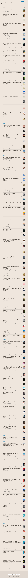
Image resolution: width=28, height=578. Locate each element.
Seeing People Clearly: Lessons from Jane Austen (10, 14)
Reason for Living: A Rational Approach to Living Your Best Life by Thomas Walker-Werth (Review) (12, 459)
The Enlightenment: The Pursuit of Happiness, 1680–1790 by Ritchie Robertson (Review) (12, 224)
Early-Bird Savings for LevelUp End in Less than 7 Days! (11, 157)
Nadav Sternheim (8, 548)
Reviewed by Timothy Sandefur (6, 306)
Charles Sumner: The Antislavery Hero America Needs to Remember (11, 320)
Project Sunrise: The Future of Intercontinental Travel (11, 33)
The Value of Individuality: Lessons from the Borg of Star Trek (12, 341)
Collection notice (20, 572)
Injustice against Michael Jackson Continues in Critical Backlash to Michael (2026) (11, 118)
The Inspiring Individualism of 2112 (8, 229)
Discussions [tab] (8, 7)
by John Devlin (4, 290)
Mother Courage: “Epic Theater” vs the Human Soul (10, 100)
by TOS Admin (4, 78)
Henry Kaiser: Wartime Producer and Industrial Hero (11, 546)
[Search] (24, 7)
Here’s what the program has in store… (7, 158)
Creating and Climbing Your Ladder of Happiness (10, 541)
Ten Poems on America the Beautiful (8, 91)
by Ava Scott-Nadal (5, 74)
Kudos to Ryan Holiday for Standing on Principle (10, 489)
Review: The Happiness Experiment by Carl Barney (10, 453)
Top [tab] (5, 7)
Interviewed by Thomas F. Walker (7, 189)
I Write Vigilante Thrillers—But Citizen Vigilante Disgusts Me (12, 60)
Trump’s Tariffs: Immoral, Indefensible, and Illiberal (11, 565)
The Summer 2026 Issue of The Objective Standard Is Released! (12, 82)
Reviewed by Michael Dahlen (6, 475)
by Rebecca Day (5, 146)
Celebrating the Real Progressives (8, 387)
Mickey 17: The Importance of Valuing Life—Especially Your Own (12, 73)
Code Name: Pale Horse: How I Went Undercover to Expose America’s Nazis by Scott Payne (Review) (12, 480)
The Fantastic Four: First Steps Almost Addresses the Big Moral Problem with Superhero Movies (11, 357)
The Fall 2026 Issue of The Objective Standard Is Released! (11, 9)
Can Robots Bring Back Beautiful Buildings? (9, 188)
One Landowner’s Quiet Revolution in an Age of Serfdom (11, 421)
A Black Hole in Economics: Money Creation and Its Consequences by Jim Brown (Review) (10, 474)
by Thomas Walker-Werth (6, 454)
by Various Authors (5, 92)
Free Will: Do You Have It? (7, 431)
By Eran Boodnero (5, 506)
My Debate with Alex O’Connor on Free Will (9, 415)
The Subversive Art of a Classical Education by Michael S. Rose (12, 202)
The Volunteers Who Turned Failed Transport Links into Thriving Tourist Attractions (11, 67)
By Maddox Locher (5, 520)
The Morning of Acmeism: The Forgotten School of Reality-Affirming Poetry (12, 56)
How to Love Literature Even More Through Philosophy (11, 514)
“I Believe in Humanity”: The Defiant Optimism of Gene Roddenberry (11, 267)
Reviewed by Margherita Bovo (6, 225)
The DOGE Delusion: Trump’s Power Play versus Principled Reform (12, 469)
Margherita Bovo (7, 226)
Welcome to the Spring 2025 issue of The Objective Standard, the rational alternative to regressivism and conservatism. (12, 562)
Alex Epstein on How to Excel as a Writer (9, 256)
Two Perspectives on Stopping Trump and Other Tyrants (11, 219)
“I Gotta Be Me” (5, 505)
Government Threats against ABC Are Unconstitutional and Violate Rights (12, 351)
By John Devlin (4, 51)
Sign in (26, 1)
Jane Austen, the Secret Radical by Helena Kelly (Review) (11, 125)
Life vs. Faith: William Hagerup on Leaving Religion (10, 426)
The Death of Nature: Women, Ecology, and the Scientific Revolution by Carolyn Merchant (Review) (11, 240)
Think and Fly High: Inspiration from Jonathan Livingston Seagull (11, 179)
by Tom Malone (5, 526)
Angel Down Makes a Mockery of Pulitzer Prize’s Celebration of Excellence (12, 24)
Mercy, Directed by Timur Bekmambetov (9, 193)
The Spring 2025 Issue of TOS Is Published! (9, 560)
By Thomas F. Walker (5, 10)
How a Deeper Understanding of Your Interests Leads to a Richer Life (12, 500)
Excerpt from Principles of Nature (8, 392)
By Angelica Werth (5, 15)
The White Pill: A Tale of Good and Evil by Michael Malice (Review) (11, 325)
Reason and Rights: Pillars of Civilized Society (10, 346)
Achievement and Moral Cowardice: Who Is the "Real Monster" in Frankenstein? (12, 289)
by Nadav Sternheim (5, 547)
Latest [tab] (4, 7)
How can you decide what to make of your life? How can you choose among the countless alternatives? (12, 543)
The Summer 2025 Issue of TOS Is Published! (9, 443)
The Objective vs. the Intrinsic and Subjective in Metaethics (12, 298)
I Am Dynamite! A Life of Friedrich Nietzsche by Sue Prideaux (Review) (12, 141)
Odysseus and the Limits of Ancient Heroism (9, 50)
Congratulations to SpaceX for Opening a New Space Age (11, 373)
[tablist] (6, 7)
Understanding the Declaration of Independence (10, 96)
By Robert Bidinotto (5, 61)
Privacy (15, 572)
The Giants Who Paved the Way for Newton (9, 310)
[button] (1, 3)
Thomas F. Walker (7, 11)
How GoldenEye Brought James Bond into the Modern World (12, 278)
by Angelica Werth (5, 213)
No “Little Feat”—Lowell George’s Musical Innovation (11, 145)
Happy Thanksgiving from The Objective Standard (10, 273)
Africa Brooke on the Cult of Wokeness (8, 551)
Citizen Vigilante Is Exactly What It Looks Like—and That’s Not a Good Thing (12, 44)
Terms (17, 572)
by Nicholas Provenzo (5, 220)
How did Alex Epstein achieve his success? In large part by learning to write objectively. (12, 258)
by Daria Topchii (5, 114)
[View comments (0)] (9, 12)
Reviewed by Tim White (5, 203)
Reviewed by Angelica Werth (6, 126)
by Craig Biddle (4, 274)
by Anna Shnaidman (5, 101)
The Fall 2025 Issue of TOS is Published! (8, 378)
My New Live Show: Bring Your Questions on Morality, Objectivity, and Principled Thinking (11, 234)
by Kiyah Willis (4, 331)
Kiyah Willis (8, 332)
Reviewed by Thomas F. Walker (6, 194)
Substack (10, 576)
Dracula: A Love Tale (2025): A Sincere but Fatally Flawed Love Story (12, 162)
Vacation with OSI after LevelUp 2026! (8, 77)
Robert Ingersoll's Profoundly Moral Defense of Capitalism (12, 525)
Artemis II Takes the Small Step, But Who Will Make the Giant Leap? (12, 151)
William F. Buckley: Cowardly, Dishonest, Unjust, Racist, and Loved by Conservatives (12, 283)
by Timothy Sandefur (5, 97)
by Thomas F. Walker (5, 83)
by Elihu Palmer (5, 393)
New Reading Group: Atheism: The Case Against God (11, 519)
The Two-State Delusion (6, 330)
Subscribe (23, 1)
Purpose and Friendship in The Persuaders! (9, 167)
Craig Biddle (6, 159)
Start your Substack (12, 574)
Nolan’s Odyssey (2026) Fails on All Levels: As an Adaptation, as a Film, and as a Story (12, 38)
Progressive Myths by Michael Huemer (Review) (10, 437)
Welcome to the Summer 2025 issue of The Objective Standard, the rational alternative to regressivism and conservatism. (12, 445)
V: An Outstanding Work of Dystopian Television (10, 401)
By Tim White (4, 45)
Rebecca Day (7, 147)
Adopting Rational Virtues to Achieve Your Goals (10, 463)
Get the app (17, 574)
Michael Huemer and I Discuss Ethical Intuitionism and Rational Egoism (11, 252)
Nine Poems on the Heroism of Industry (9, 406)
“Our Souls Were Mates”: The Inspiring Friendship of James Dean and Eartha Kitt (12, 208)
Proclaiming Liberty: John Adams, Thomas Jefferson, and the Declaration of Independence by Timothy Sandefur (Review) (12, 107)
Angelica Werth (7, 127)
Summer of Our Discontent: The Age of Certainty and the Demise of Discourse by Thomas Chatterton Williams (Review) (12, 367)
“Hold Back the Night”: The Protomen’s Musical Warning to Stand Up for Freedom (12, 135)
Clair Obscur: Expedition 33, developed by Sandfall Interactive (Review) (10, 495)
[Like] (3, 27)
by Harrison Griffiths (5, 438)
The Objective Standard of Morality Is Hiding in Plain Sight (12, 335)
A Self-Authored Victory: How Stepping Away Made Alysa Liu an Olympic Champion (12, 113)
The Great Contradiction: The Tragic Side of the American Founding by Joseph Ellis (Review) (12, 305)
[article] (14, 11)
